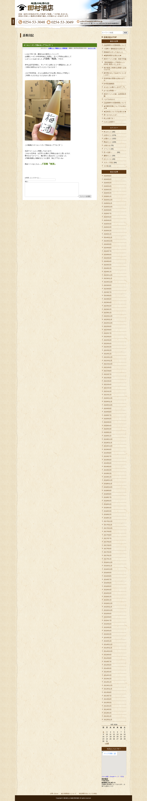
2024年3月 (108, 265)
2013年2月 (108, 713)
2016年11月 (108, 566)
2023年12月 (108, 275)
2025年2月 (108, 230)
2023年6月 (108, 295)
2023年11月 (108, 278)
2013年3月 (108, 709)
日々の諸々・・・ (110, 152)
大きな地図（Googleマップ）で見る (113, 776)
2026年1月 (108, 196)
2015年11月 (108, 607)
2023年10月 (108, 282)
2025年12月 (108, 200)
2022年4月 (108, 343)
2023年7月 (108, 292)
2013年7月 (108, 696)
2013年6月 (108, 699)
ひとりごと (108, 159)
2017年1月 (108, 559)
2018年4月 (108, 508)
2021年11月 (108, 361)
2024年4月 (108, 261)
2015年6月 (108, 624)
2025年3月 (108, 227)
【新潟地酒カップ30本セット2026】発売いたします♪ (114, 63)
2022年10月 (108, 323)
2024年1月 (108, 272)
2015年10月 (108, 610)
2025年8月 (108, 210)
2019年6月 (108, 460)
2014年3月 (108, 675)
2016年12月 (108, 562)
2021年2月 (108, 391)
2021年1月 (108, 395)
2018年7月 (108, 497)
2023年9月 (108, 285)
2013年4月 (108, 706)
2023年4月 (108, 302)
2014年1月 (108, 682)
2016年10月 (108, 569)
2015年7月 (108, 620)
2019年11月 (108, 443)
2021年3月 (108, 388)
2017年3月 (108, 552)
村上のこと (108, 132)
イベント (107, 149)
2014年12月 (108, 644)
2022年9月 (108, 326)
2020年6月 (108, 419)
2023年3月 (108, 306)
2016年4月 (108, 590)
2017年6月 (108, 542)
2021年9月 (108, 367)
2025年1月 (108, 234)
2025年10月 (108, 207)
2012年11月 (108, 720)
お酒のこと (51, 48)
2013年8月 (108, 692)
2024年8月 (108, 248)
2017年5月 (108, 545)
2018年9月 (108, 490)
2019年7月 (108, 456)
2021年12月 (108, 357)
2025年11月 (108, 203)
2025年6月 (108, 217)
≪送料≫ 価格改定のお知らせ (114, 49)
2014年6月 (108, 665)
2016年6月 (108, 583)
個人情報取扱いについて (68, 793)
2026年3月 (108, 190)
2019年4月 (108, 466)
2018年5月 (108, 504)
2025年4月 (108, 224)
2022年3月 (108, 347)
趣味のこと (108, 156)
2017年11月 (108, 525)
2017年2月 (108, 555)
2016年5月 (108, 586)
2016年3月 (108, 593)
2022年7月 (108, 333)
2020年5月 (108, 422)
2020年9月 (108, 408)
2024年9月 (108, 244)
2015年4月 (108, 631)
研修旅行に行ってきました (113, 52)
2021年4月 (108, 384)
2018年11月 (108, 484)
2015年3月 (108, 634)
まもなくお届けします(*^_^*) (114, 87)
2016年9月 (108, 573)
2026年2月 (108, 193)
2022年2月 (108, 350)
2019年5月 (108, 463)
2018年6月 (108, 501)
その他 (106, 166)
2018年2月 (108, 514)
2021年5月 (108, 381)
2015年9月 (108, 613)
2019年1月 (108, 477)
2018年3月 (108, 511)
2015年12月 (108, 603)
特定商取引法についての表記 (88, 793)
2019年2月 (108, 473)
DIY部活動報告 (109, 84)
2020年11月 (108, 402)
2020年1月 (108, 436)
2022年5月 (108, 340)
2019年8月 (108, 453)
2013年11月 (108, 689)
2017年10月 (108, 528)
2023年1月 (108, 313)
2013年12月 (108, 685)
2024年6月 (108, 254)
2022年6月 (108, 337)
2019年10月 (108, 446)
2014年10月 (108, 651)
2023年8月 (108, 289)
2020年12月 (108, 398)
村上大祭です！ (109, 118)
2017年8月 (108, 535)
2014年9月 (108, 655)
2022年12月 (108, 316)
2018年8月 (108, 494)
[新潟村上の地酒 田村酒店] (13, 19)
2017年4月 (108, 549)
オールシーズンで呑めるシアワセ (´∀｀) (38, 45)
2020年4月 (108, 425)
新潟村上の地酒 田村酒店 (71, 798)
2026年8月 (108, 176)
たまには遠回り (109, 122)
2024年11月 (108, 237)
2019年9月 (108, 449)
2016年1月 (108, 600)
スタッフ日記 (108, 162)
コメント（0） (92, 48)
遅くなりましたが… (111, 115)
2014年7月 (108, 661)
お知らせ (107, 145)
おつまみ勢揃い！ (110, 90)
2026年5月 (108, 183)
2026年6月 (108, 179)
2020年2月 (108, 432)
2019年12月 (108, 439)
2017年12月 (108, 521)
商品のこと (58, 48)
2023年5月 (108, 299)
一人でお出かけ (109, 99)
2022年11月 (108, 319)
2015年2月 (108, 637)
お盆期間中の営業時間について (115, 45)
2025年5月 (108, 220)
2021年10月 (108, 364)
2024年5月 (108, 258)
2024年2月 (108, 268)
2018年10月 (108, 487)
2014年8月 (108, 658)
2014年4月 (108, 672)
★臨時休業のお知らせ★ (112, 55)
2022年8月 (108, 330)
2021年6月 (108, 378)
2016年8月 (108, 576)
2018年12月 (108, 480)
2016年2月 (108, 597)
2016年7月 (108, 579)
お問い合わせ (54, 793)
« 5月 (107, 743)
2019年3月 (108, 470)
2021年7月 (108, 374)
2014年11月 (108, 648)
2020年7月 (108, 415)
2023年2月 (108, 309)
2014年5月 (108, 668)
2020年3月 (108, 429)
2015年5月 (108, 627)
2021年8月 (108, 371)
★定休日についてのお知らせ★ (115, 111)
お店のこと (108, 135)
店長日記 (64, 48)
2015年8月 (108, 617)
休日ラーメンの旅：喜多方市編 (115, 59)
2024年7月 (108, 251)
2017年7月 (108, 538)
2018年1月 (108, 518)
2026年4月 (108, 186)
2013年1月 (108, 716)
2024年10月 (108, 241)
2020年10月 (108, 405)
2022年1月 (108, 354)
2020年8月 (108, 412)
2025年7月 (108, 213)
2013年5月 (108, 702)
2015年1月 (108, 641)
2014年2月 (108, 679)
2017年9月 (108, 531)
